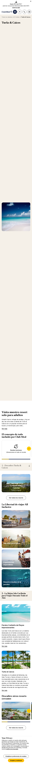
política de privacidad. (12, 749)
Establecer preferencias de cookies (16, 756)
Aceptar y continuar (16, 760)
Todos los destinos (7, 17)
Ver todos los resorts (16, 498)
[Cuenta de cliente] (20, 12)
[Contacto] (24, 12)
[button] (16, 519)
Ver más (4, 429)
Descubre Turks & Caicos (11, 467)
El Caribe (16, 17)
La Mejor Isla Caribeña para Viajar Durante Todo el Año (14, 596)
